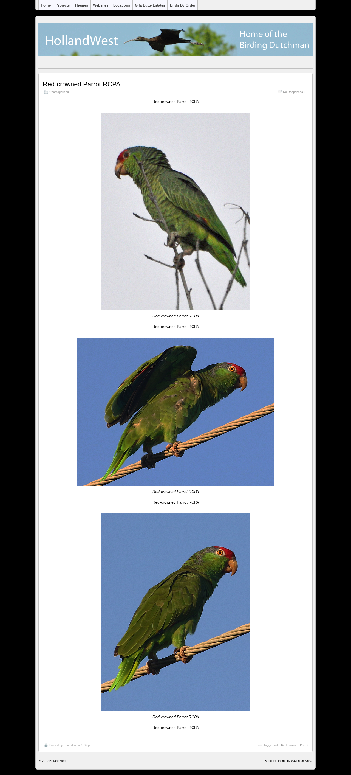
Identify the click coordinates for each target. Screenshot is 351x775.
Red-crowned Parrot (294, 745)
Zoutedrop (70, 745)
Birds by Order (182, 5)
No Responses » (294, 92)
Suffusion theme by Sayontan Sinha (288, 760)
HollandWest (57, 760)
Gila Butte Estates (150, 5)
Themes (81, 5)
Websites (100, 5)
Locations (121, 5)
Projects (63, 5)
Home (46, 5)
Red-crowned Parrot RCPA (81, 84)
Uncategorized (59, 92)
